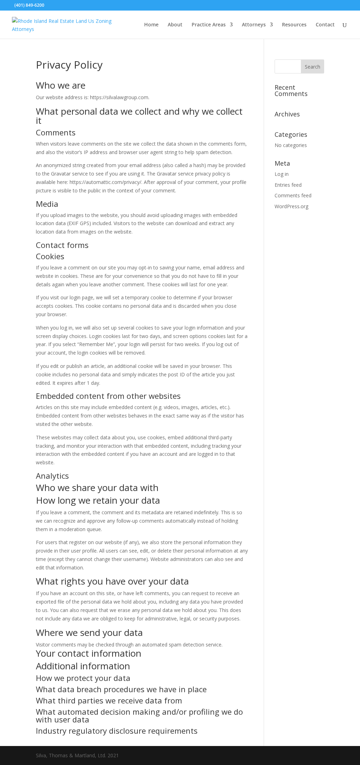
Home (151, 25)
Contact (325, 25)
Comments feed (293, 195)
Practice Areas (209, 25)
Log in (282, 174)
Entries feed (288, 184)
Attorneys (254, 25)
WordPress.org (291, 206)
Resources (294, 25)
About (175, 25)
